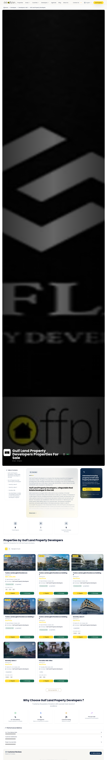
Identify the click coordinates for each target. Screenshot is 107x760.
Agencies (53, 2)
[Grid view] (6, 549)
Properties (20, 2)
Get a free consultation (89, 489)
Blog (60, 2)
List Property (98, 2)
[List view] (9, 549)
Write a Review (97, 753)
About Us (65, 2)
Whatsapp (27, 593)
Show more (32, 513)
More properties (52, 690)
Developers (44, 2)
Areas (26, 2)
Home (6, 7)
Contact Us (76, 2)
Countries (35, 2)
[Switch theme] (81, 2)
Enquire (13, 593)
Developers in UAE (23, 7)
